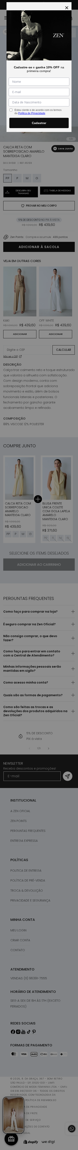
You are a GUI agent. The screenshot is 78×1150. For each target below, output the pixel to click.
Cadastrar (39, 123)
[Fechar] (66, 6)
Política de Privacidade (31, 113)
